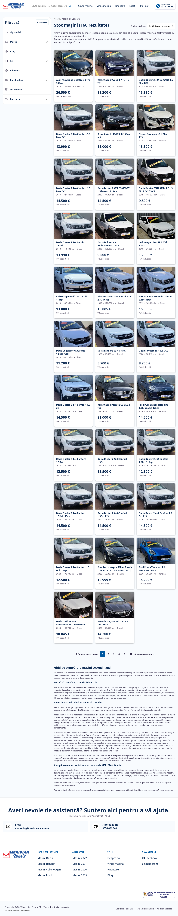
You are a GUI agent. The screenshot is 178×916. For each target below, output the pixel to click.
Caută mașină (85, 5)
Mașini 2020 (79, 869)
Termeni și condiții (144, 908)
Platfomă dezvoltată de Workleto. (18, 910)
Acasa (57, 18)
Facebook (151, 858)
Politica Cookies (164, 908)
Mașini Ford (45, 875)
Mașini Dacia (45, 858)
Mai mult (144, 5)
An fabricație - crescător (159, 26)
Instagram (151, 864)
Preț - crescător (172, 30)
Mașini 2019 (79, 875)
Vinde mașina (104, 5)
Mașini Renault (46, 864)
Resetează (42, 22)
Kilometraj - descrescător (172, 32)
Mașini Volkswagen (49, 869)
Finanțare (120, 5)
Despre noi (114, 858)
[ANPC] (159, 894)
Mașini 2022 (79, 858)
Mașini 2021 (79, 864)
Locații (132, 5)
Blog (110, 875)
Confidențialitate (124, 908)
